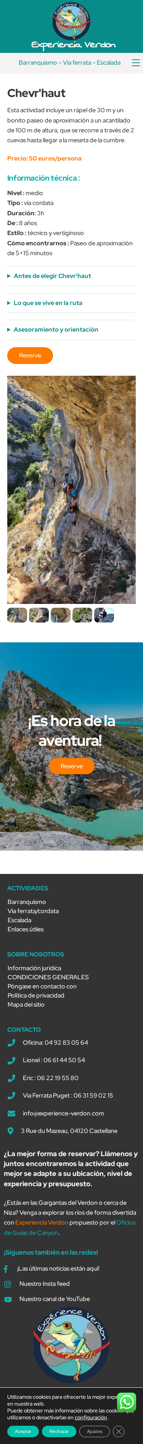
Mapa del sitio (26, 1005)
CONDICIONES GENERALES (48, 977)
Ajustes (94, 1431)
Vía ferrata (77, 63)
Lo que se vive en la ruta (48, 303)
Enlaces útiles (25, 929)
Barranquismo (38, 63)
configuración (91, 1417)
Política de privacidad (36, 995)
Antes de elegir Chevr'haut (52, 276)
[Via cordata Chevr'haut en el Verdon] (17, 617)
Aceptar (23, 1431)
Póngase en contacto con (42, 986)
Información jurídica (34, 968)
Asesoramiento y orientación (56, 330)
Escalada (109, 63)
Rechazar (59, 1431)
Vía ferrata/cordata (33, 911)
